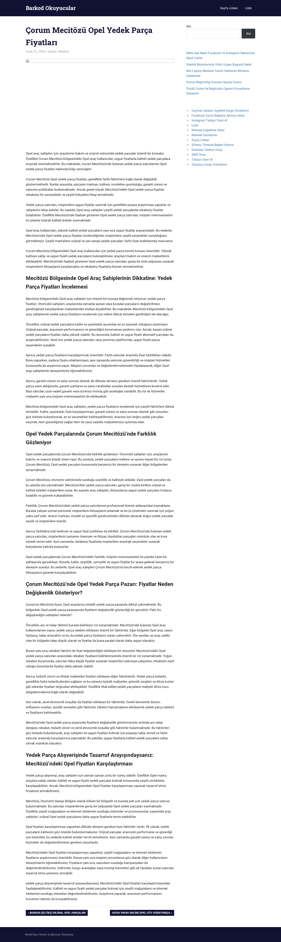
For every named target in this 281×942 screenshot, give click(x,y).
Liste (248, 8)
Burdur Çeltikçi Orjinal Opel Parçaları (58, 913)
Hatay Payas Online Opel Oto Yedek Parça (141, 913)
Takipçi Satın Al (202, 159)
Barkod (64, 51)
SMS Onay (199, 154)
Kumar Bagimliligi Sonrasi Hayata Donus (214, 82)
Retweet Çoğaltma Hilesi (208, 130)
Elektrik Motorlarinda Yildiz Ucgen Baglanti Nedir (219, 64)
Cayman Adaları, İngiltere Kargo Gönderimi (220, 110)
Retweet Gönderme (204, 135)
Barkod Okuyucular (51, 7)
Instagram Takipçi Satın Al (209, 120)
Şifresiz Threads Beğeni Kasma (213, 145)
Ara (188, 26)
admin (52, 51)
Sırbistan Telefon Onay (207, 150)
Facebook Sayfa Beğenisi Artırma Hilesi (218, 115)
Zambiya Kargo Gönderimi (209, 164)
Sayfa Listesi (229, 8)
